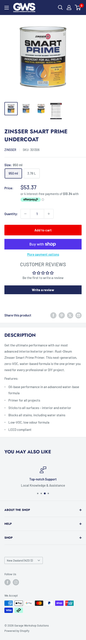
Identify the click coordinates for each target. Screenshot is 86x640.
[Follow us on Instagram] (16, 582)
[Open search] (60, 7)
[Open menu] (6, 7)
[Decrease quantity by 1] (25, 213)
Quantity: (11, 214)
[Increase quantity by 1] (48, 213)
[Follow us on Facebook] (7, 582)
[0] (78, 7)
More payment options (43, 254)
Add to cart (43, 230)
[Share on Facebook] (53, 315)
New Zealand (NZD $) (20, 560)
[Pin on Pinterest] (62, 315)
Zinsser (10, 150)
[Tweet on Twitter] (70, 315)
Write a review (43, 290)
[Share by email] (78, 315)
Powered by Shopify (16, 631)
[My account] (69, 7)
